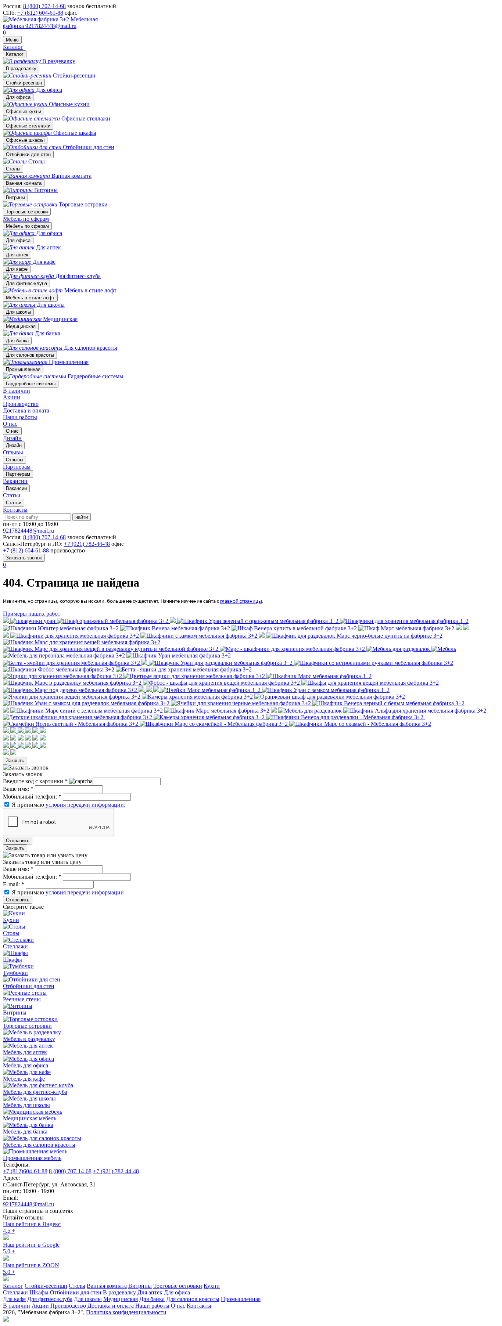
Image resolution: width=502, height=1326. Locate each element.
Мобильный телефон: (32, 796)
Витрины (15, 197)
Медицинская (21, 326)
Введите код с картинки (35, 781)
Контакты (15, 510)
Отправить (17, 840)
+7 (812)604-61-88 (25, 1171)
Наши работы (20, 417)
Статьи (13, 502)
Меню (12, 40)
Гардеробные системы (30, 383)
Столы (13, 169)
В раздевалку (21, 68)
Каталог (13, 47)
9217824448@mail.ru (50, 26)
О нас (10, 424)
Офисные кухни (23, 111)
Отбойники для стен (28, 154)
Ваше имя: (18, 789)
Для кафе (17, 269)
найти (81, 517)
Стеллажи (15, 1292)
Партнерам (18, 474)
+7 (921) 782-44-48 (87, 544)
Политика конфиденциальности (126, 1312)
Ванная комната (24, 183)
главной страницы (241, 601)
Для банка (17, 340)
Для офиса (18, 97)
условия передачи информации (85, 892)
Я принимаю (68, 804)
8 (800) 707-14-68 (44, 6)
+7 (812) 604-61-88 (40, 13)
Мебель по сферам (26, 219)
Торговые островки (27, 212)
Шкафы (39, 1292)
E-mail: (13, 884)
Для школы (18, 312)
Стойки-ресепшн (24, 83)
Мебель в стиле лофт (30, 297)
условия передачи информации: (85, 804)
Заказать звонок (24, 558)
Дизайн (14, 445)
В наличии (16, 391)
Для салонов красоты (30, 355)
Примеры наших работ (31, 613)
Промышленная (23, 369)
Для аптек (17, 254)
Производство (21, 404)
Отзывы (14, 459)
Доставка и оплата (26, 410)
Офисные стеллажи (28, 126)
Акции (11, 397)
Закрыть (15, 760)
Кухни (212, 1286)
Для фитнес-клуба (26, 283)
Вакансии (16, 488)
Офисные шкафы (25, 140)
